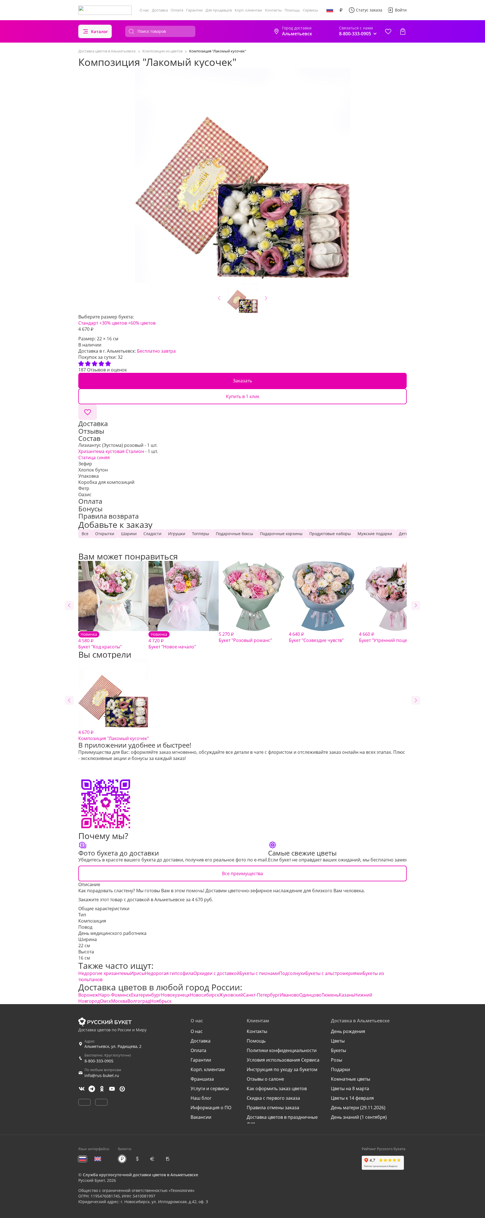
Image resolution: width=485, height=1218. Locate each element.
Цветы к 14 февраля (352, 1098)
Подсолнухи (292, 973)
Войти (401, 10)
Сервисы (310, 10)
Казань (346, 995)
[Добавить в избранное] (87, 412)
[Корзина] (403, 31)
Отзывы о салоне (265, 1079)
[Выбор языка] (329, 10)
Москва (119, 1001)
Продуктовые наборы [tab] (330, 533)
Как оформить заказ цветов (277, 1088)
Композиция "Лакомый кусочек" (113, 735)
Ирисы (137, 973)
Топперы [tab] (200, 533)
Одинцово (310, 995)
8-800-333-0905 (98, 1061)
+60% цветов (141, 323)
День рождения (348, 1031)
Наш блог (201, 1098)
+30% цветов (113, 323)
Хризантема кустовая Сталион (111, 451)
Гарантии (194, 10)
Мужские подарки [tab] (375, 533)
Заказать (242, 381)
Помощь (292, 10)
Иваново (289, 995)
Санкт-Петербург (261, 995)
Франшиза (202, 1079)
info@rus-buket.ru (101, 1075)
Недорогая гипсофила (169, 973)
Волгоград (138, 1001)
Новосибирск (204, 995)
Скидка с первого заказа (273, 1098)
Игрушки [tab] (176, 533)
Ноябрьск (160, 1001)
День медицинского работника (112, 933)
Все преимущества (242, 873)
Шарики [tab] (129, 533)
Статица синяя (94, 457)
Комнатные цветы (350, 1079)
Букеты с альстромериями (334, 973)
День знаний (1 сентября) (359, 1117)
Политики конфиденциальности (282, 1050)
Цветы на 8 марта (350, 1088)
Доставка (160, 10)
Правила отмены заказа (273, 1107)
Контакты (273, 10)
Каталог (99, 31)
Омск (105, 1001)
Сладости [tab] (152, 533)
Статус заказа (369, 10)
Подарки (340, 1069)
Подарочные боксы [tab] (234, 533)
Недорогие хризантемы (104, 973)
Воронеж (88, 995)
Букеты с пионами (259, 973)
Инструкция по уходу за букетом (282, 1069)
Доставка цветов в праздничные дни (282, 1120)
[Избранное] (388, 31)
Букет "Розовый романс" (245, 637)
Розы (336, 1060)
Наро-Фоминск (114, 995)
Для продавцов (218, 10)
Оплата (177, 10)
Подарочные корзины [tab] (281, 533)
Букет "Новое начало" (172, 641)
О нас (144, 10)
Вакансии (201, 1117)
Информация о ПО (211, 1107)
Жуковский (231, 995)
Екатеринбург (146, 995)
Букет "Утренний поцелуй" (387, 637)
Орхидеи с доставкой (216, 973)
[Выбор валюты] (341, 10)
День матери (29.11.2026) (358, 1107)
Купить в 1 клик (242, 396)
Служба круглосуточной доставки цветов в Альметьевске (140, 1174)
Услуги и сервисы (210, 1088)
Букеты (338, 1050)
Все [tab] (85, 533)
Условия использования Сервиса (283, 1060)
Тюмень (330, 995)
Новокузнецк (175, 995)
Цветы (338, 1041)
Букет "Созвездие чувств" (316, 637)
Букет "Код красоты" (100, 641)
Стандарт (88, 323)
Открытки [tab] (104, 533)
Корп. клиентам (248, 10)
